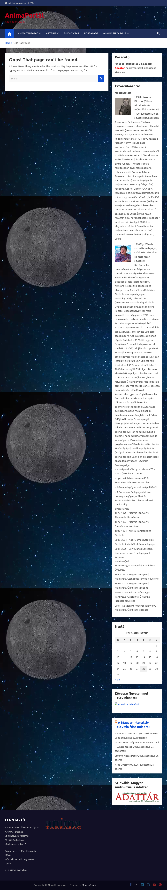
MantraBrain (89, 885)
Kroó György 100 (124, 764)
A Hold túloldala (114, 33)
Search (101, 78)
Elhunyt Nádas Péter (126, 755)
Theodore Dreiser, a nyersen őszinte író (137, 733)
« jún (117, 679)
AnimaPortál (24, 15)
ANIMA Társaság (28, 33)
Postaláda (91, 33)
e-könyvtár (71, 33)
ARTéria (51, 33)
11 (124, 657)
